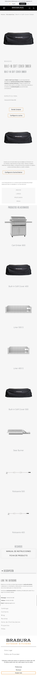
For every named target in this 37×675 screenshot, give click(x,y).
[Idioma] (29, 8)
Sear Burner (18, 450)
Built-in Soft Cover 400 (18, 286)
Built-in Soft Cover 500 (18, 409)
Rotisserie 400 (18, 532)
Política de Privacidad (11, 654)
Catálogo (5, 608)
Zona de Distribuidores (10, 622)
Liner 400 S (18, 368)
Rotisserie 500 (18, 491)
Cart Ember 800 (18, 245)
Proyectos (5, 625)
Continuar (22, 3)
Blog (3, 615)
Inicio (3, 14)
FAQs (3, 629)
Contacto (5, 612)
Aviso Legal (8, 650)
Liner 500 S (18, 327)
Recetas (4, 618)
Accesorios (10, 14)
